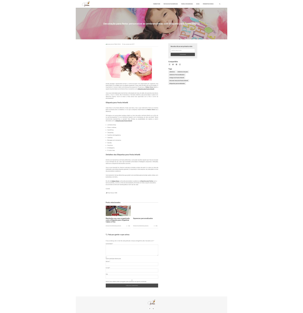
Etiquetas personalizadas (177, 83)
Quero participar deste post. (113, 258)
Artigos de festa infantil (176, 77)
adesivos (172, 72)
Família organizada (187, 3)
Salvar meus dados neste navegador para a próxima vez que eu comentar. (126, 281)
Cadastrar (183, 54)
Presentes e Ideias (208, 3)
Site (107, 274)
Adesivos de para (183, 72)
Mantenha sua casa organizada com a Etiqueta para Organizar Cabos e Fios (118, 220)
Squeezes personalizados (143, 218)
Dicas (197, 3)
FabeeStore (156, 3)
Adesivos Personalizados (176, 74)
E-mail (108, 268)
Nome (108, 261)
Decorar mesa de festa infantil (178, 80)
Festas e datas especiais (171, 3)
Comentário (109, 243)
